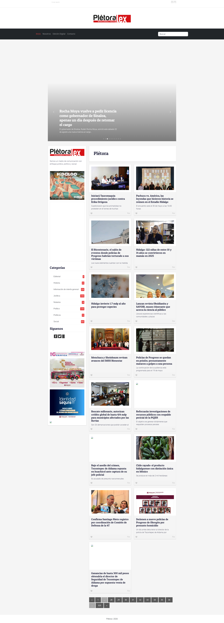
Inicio (38, 34)
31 (133, 600)
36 (169, 600)
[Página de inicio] (112, 17)
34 (155, 600)
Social (69, 321)
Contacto (71, 34)
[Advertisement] (112, 60)
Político (69, 309)
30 (126, 600)
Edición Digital (59, 34)
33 (147, 600)
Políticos (69, 315)
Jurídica (69, 296)
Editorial (69, 276)
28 (111, 600)
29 (118, 600)
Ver (128, 213)
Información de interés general (69, 289)
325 (99, 605)
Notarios (69, 302)
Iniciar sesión (56, 2)
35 (162, 600)
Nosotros (47, 34)
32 (140, 600)
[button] (170, 112)
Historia (69, 283)
